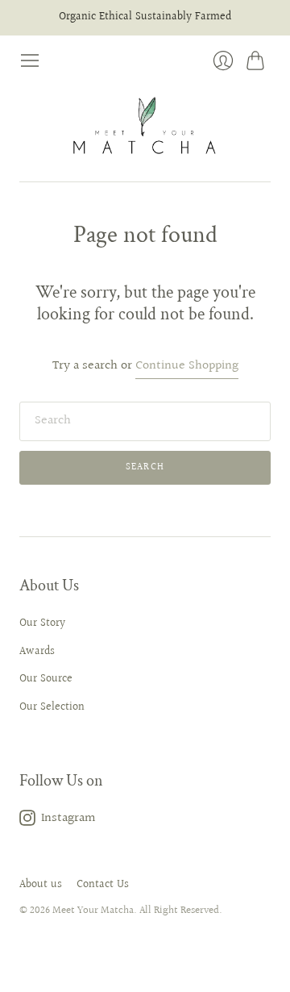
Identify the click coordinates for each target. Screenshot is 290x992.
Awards (37, 652)
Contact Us (103, 885)
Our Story (42, 623)
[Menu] (30, 60)
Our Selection (52, 707)
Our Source (45, 679)
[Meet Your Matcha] (145, 126)
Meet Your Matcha (93, 910)
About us (40, 885)
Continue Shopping (186, 366)
